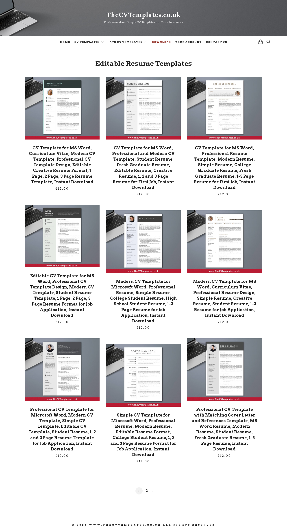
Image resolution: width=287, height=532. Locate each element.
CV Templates (87, 42)
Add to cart (62, 107)
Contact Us (216, 42)
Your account (188, 42)
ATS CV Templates (125, 42)
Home (65, 42)
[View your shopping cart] (260, 41)
